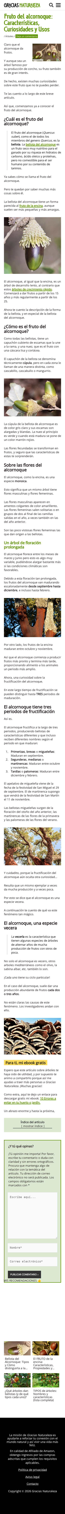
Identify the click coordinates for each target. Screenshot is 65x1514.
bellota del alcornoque (41, 144)
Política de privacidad (32, 1470)
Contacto (32, 1484)
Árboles (9, 36)
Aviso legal (32, 1477)
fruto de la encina (31, 205)
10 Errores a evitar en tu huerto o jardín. (30, 1100)
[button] (51, 5)
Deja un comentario (26, 36)
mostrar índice (33, 1126)
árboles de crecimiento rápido (32, 289)
